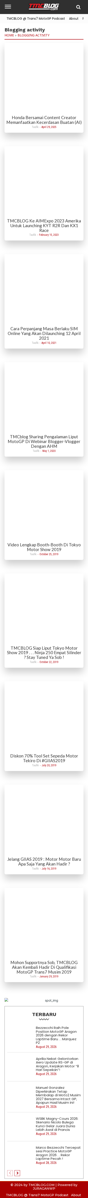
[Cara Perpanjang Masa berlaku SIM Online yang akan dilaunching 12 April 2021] (44, 289)
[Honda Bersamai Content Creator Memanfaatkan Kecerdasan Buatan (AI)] (44, 78)
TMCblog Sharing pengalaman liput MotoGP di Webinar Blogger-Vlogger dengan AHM (44, 441)
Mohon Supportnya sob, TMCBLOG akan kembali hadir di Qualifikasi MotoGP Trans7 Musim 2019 (44, 967)
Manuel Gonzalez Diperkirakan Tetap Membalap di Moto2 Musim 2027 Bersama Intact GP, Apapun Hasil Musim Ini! (58, 1095)
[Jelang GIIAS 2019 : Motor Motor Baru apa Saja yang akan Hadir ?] (44, 820)
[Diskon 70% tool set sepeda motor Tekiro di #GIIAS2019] (44, 717)
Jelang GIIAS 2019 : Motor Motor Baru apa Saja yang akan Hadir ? (44, 861)
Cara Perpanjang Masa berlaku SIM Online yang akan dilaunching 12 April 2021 (44, 333)
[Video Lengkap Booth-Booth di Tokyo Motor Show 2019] (44, 505)
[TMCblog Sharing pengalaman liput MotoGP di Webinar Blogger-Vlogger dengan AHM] (44, 397)
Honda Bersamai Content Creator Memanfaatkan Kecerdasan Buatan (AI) (44, 120)
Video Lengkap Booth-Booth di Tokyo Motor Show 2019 (44, 547)
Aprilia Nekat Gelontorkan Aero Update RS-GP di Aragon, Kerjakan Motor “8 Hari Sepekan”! (57, 1064)
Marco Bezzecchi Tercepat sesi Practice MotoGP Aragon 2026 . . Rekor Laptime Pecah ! (58, 1153)
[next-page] (17, 1173)
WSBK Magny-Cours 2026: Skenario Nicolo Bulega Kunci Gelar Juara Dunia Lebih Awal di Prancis (57, 1124)
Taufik (35, 127)
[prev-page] (10, 1173)
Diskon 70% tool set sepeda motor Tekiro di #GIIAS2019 (44, 758)
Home (9, 35)
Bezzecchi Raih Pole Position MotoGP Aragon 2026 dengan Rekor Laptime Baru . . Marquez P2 (56, 1035)
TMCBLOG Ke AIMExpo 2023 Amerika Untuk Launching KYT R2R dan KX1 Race (44, 225)
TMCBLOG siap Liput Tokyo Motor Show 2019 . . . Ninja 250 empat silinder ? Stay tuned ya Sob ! (44, 652)
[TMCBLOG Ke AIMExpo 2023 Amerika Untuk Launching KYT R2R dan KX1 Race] (44, 182)
